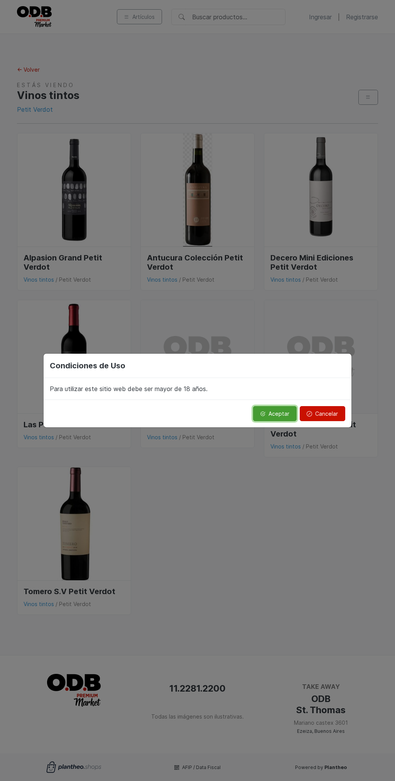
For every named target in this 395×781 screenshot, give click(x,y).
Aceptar (278, 413)
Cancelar (326, 413)
